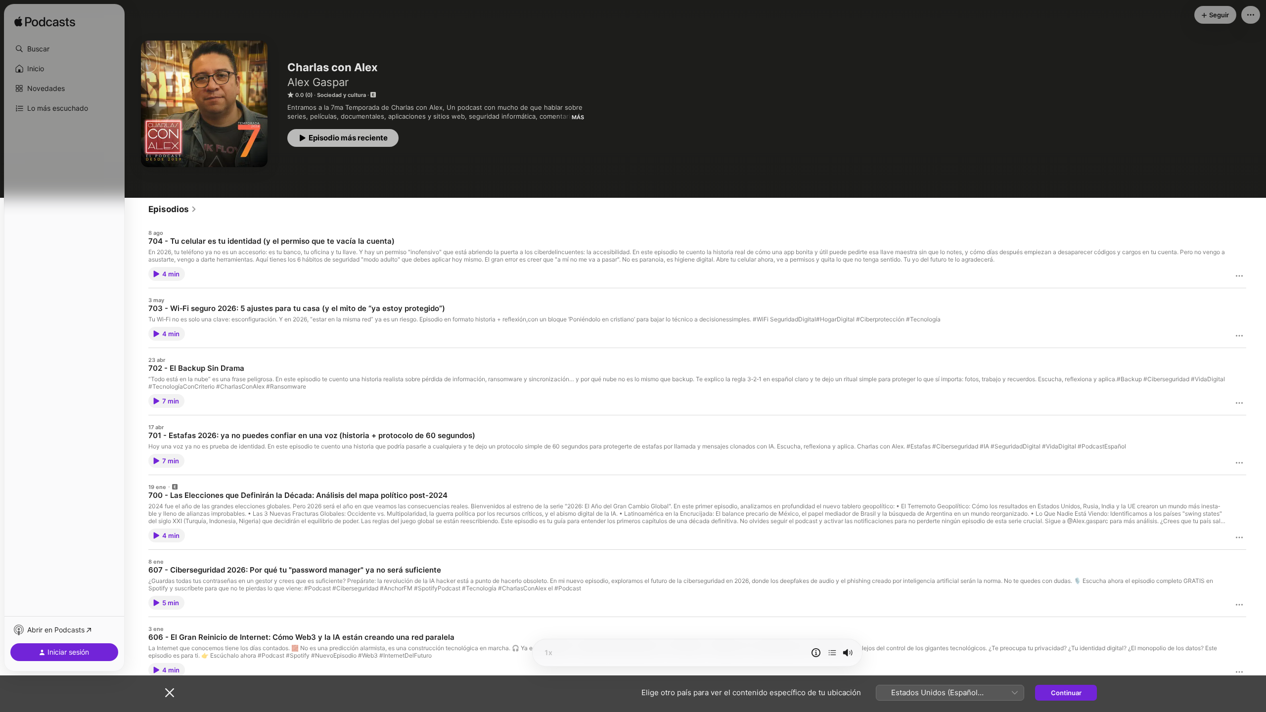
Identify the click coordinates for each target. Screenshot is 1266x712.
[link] (172, 209)
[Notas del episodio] (816, 653)
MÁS (578, 117)
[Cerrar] (169, 692)
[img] (44, 22)
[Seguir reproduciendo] (832, 653)
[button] (64, 49)
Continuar (1066, 693)
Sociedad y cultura (341, 94)
